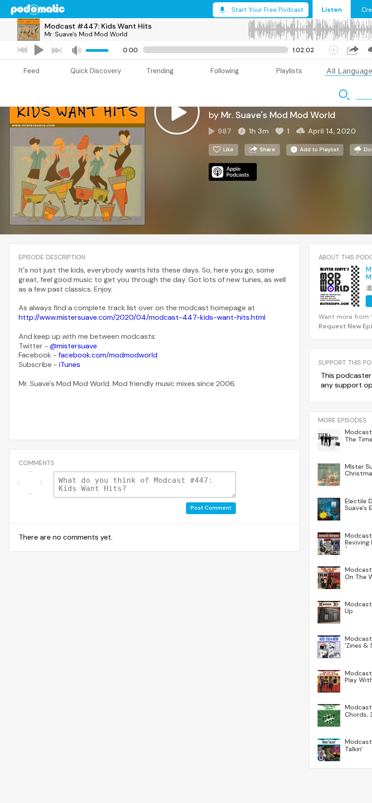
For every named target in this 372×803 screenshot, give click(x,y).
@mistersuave (73, 346)
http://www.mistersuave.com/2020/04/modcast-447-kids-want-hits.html (142, 317)
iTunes (69, 364)
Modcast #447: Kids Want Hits (98, 26)
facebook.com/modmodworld (108, 355)
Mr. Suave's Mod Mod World (85, 34)
